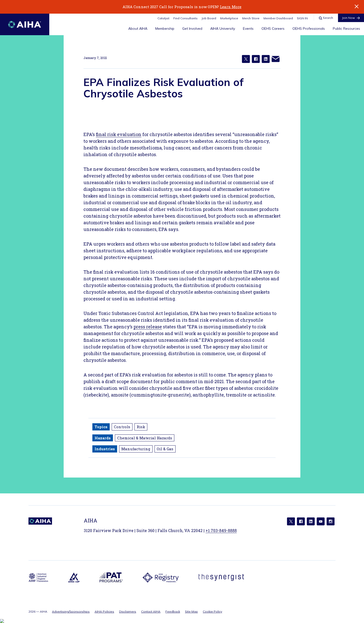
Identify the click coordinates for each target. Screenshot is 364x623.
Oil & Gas (165, 448)
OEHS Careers (273, 28)
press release (147, 327)
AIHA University (222, 28)
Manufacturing (135, 448)
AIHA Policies (104, 611)
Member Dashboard (278, 18)
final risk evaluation (118, 134)
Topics (101, 426)
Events (248, 28)
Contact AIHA (150, 611)
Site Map (191, 611)
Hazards (103, 437)
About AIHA (137, 28)
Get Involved (192, 28)
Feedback (172, 611)
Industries (105, 448)
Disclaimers (127, 611)
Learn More (230, 6)
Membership (164, 28)
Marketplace (229, 18)
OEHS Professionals (308, 28)
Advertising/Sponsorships (71, 611)
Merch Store (251, 18)
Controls (122, 426)
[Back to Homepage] (24, 24)
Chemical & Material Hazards (144, 437)
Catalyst (163, 18)
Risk (141, 426)
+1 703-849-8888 (221, 530)
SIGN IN (302, 18)
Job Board (209, 18)
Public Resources (346, 28)
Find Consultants (185, 18)
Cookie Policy (212, 611)
